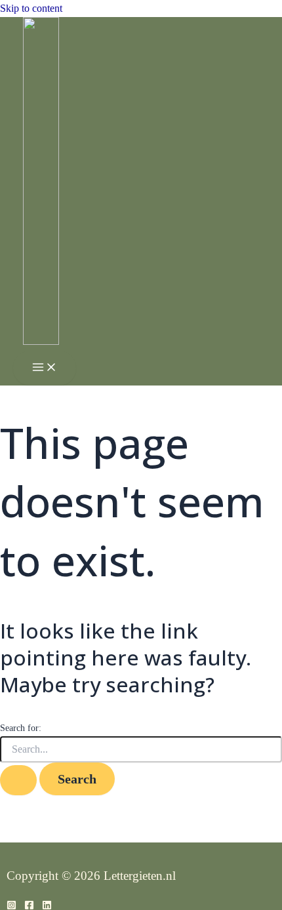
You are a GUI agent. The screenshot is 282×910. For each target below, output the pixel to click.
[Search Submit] (18, 780)
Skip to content (31, 8)
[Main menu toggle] (44, 368)
